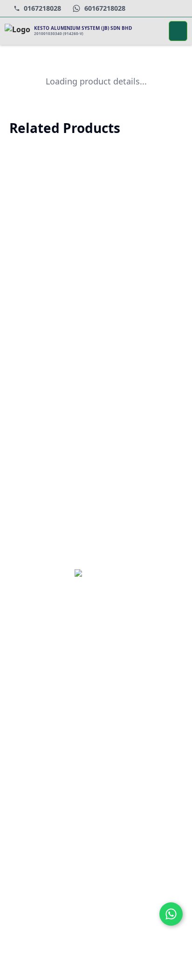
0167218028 (42, 8)
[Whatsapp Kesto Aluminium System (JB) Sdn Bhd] (171, 914)
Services (33, 767)
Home (29, 717)
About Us (34, 734)
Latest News (39, 784)
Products (33, 750)
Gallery (30, 800)
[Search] (155, 31)
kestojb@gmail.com (65, 864)
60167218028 (104, 8)
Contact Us (37, 817)
